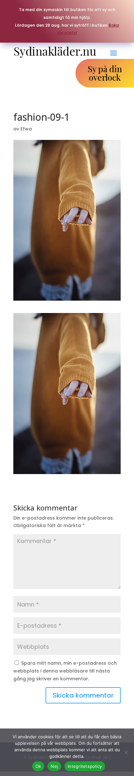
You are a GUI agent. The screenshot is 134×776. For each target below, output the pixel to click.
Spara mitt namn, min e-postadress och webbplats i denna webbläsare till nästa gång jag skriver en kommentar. (65, 671)
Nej (54, 766)
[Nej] (126, 752)
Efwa (26, 129)
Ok (38, 766)
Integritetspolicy (85, 766)
